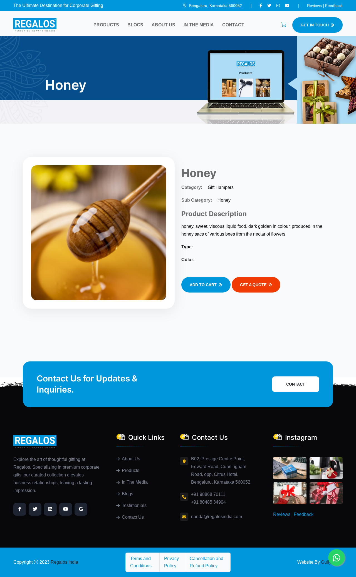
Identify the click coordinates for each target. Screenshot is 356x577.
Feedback (333, 5)
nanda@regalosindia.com (216, 516)
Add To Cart (203, 285)
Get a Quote (253, 285)
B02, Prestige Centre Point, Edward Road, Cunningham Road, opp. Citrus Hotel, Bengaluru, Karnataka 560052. (221, 470)
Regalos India (64, 562)
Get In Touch (315, 25)
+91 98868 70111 (208, 494)
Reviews (314, 5)
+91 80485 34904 (208, 502)
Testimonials (134, 505)
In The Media (199, 25)
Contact (233, 25)
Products (106, 25)
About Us (163, 25)
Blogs (135, 25)
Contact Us (133, 517)
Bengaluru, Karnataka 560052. (215, 5)
